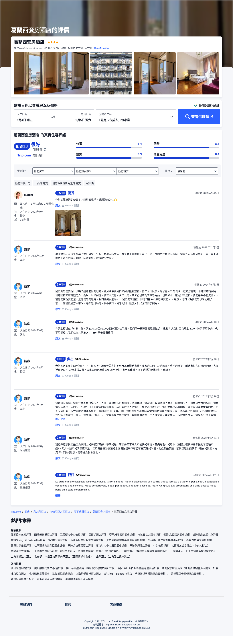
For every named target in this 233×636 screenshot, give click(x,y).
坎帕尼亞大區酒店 (60, 511)
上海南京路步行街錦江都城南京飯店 (54, 551)
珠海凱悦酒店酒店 (62, 573)
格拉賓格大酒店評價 (149, 534)
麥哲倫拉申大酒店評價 (199, 540)
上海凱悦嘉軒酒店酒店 (88, 573)
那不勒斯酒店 (81, 511)
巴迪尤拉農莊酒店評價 (80, 545)
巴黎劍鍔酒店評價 (140, 545)
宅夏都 (38, 556)
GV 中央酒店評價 (58, 540)
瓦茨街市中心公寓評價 (73, 534)
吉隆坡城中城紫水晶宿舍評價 (87, 540)
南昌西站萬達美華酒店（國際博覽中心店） (69, 556)
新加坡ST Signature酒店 (118, 573)
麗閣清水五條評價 (21, 534)
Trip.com (16, 511)
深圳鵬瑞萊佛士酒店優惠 (79, 579)
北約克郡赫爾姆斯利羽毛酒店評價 (125, 540)
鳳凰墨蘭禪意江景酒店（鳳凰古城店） (99, 551)
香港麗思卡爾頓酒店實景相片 (187, 573)
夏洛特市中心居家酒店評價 (111, 545)
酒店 (27, 511)
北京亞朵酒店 (18, 573)
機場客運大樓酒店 (21, 551)
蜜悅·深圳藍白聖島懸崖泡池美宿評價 (138, 568)
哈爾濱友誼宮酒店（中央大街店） (190, 545)
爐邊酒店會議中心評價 (205, 534)
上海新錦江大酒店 (21, 556)
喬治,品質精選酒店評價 (176, 534)
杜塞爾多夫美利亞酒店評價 (49, 545)
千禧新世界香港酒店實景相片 (151, 573)
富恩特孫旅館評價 (21, 545)
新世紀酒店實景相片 (22, 579)
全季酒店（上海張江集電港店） (114, 556)
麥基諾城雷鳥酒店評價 (122, 534)
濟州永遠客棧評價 (21, 568)
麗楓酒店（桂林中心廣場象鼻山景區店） (147, 551)
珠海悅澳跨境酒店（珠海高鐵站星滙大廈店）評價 (190, 568)
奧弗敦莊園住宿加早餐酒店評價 (165, 540)
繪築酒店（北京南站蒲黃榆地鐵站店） (194, 551)
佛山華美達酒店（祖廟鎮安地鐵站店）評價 (90, 568)
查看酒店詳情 (101, 47)
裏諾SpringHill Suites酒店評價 (28, 540)
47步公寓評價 (161, 545)
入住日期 (22, 114)
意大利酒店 (39, 511)
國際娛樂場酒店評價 (45, 534)
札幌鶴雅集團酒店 (39, 573)
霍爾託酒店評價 (97, 534)
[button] (208, 6)
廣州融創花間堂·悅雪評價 (48, 568)
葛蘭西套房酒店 (101, 511)
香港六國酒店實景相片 (49, 579)
